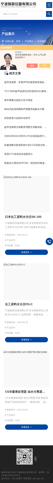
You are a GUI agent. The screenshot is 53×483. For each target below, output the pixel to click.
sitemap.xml (38, 478)
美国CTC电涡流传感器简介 (18, 154)
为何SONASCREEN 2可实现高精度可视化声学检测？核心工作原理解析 (26, 136)
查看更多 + (26, 252)
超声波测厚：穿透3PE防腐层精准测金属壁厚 (26, 82)
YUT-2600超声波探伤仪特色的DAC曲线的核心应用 (26, 91)
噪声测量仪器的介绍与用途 (18, 100)
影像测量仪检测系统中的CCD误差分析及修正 (26, 145)
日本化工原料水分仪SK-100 (23, 216)
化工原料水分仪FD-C (19, 304)
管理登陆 (27, 478)
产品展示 (29, 41)
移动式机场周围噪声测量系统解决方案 (24, 109)
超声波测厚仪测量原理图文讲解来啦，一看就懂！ (26, 127)
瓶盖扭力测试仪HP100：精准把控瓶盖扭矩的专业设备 (26, 163)
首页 (18, 41)
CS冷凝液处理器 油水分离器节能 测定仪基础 (26, 391)
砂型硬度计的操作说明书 (17, 118)
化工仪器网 (17, 478)
